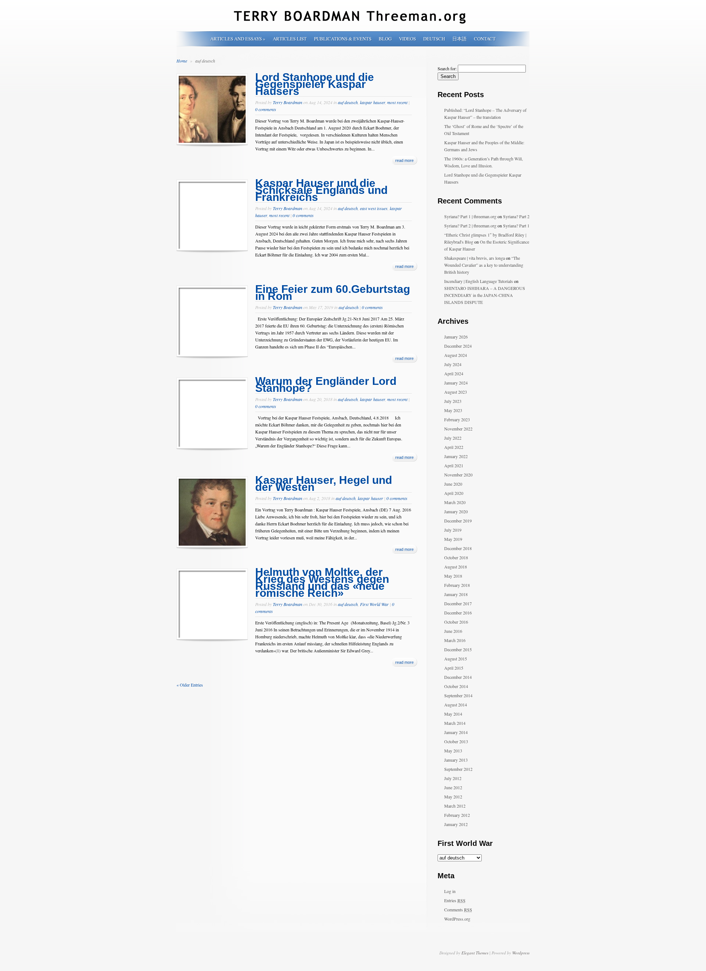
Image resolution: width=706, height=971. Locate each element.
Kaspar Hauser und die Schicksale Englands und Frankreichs (321, 190)
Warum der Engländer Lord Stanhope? (325, 384)
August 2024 (455, 355)
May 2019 (453, 539)
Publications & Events (342, 38)
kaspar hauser (372, 102)
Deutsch (434, 38)
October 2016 (456, 622)
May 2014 (453, 714)
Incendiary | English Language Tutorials (478, 281)
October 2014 (456, 686)
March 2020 (455, 502)
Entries (455, 900)
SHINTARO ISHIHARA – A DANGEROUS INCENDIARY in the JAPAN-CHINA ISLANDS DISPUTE (484, 295)
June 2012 (453, 787)
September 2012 (458, 769)
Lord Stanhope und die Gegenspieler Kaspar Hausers (314, 84)
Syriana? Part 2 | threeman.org (470, 225)
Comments (458, 909)
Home (181, 61)
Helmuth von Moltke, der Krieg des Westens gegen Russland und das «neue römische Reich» (322, 582)
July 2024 (452, 364)
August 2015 (455, 659)
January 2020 (456, 511)
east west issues (374, 208)
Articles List (290, 38)
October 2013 (456, 741)
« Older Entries (189, 685)
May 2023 (453, 410)
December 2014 (458, 677)
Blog (385, 38)
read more (404, 160)
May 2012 (453, 797)
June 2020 (453, 484)
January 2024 (456, 383)
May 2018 (453, 576)
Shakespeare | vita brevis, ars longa (474, 258)
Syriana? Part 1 (516, 225)
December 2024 (458, 346)
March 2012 (455, 806)
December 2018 (458, 548)
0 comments (265, 109)
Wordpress (521, 953)
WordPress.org (457, 919)
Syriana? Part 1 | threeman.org (470, 216)
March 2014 (455, 723)
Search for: (447, 68)
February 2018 (457, 585)
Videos (407, 38)
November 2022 (458, 429)
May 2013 (453, 751)
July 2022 (452, 438)
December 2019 (458, 521)
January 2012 (456, 824)
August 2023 (455, 392)
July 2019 (452, 530)
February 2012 (457, 815)
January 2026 (456, 337)
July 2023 (452, 401)
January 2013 (456, 760)
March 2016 (455, 640)
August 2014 (455, 705)
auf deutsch (348, 102)
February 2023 (457, 419)
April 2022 (453, 447)
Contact (485, 38)
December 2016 (458, 613)
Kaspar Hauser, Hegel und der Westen (323, 483)
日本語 (459, 38)
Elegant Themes (474, 953)
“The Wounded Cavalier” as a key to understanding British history (483, 265)
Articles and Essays (237, 38)
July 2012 (452, 778)
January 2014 (456, 732)
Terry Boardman (287, 102)
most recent (397, 102)
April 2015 (453, 668)
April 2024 (453, 373)
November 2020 (458, 475)
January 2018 (456, 594)
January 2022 (456, 456)
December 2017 (458, 603)
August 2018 (455, 567)
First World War (374, 604)
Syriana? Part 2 (516, 216)
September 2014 (458, 695)
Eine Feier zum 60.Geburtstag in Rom (332, 292)
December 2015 (458, 649)
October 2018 (456, 557)
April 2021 (453, 465)
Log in (450, 891)
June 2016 (453, 631)
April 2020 (453, 493)
